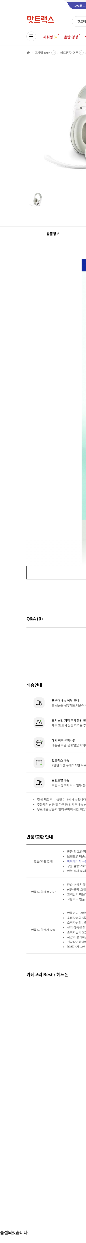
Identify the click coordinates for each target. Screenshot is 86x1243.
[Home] (28, 52)
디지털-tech (42, 52)
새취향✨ (50, 36)
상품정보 (52, 233)
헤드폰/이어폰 (69, 52)
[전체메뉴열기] (31, 36)
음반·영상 (71, 36)
